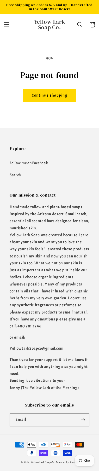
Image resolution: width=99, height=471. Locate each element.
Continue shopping (50, 95)
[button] (7, 25)
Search (15, 175)
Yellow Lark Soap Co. (43, 462)
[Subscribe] (83, 419)
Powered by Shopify (67, 462)
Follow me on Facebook (29, 163)
